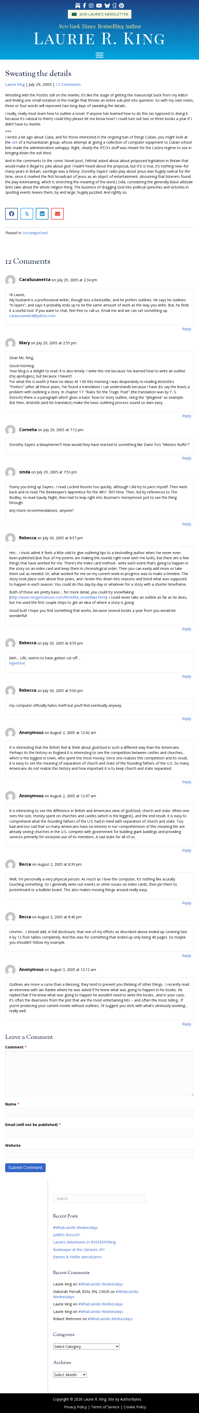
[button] (99, 14)
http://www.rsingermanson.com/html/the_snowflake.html (58, 597)
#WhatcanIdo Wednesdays (75, 1227)
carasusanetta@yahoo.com (32, 315)
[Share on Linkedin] (42, 214)
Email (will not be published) (33, 1124)
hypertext (17, 663)
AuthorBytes (130, 1399)
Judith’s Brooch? (66, 1234)
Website (13, 1145)
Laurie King (15, 84)
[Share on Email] (57, 214)
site (15, 142)
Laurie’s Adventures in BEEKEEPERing (84, 1242)
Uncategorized (34, 232)
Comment (16, 1047)
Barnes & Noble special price (77, 1256)
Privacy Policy (75, 1406)
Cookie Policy (135, 1406)
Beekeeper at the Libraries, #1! (79, 1249)
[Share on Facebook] (11, 214)
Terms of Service (105, 1406)
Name (12, 1104)
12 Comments (68, 84)
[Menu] (99, 55)
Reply (186, 328)
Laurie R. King (99, 37)
